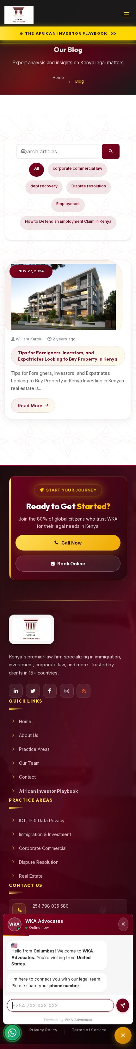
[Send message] (122, 1005)
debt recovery (44, 186)
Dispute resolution (88, 186)
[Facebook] (50, 691)
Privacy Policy (43, 1030)
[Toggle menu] (126, 15)
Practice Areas (34, 749)
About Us (28, 735)
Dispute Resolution (39, 862)
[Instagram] (67, 691)
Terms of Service (89, 1030)
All (36, 168)
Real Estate (31, 876)
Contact (27, 777)
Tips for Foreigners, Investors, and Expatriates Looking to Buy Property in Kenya (67, 356)
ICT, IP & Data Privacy (42, 820)
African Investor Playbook (48, 791)
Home (58, 77)
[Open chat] (123, 1035)
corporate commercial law (77, 168)
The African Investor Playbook (70, 33)
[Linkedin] (16, 691)
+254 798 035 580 (49, 906)
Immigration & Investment (45, 834)
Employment (68, 203)
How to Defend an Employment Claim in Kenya (68, 221)
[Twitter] (33, 691)
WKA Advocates (78, 1020)
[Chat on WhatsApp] (12, 1036)
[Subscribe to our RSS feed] (83, 691)
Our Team (29, 763)
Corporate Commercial (42, 848)
